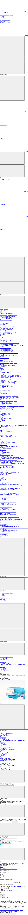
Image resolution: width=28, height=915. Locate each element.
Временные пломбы (5, 448)
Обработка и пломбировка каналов (9, 526)
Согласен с (13, 841)
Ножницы (2, 478)
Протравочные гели (5, 456)
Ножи (1, 419)
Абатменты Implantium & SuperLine (9, 343)
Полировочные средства (6, 455)
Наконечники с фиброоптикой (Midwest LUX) (12, 463)
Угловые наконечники (6, 408)
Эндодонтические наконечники (8, 530)
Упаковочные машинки (6, 435)
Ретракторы (3, 480)
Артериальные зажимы (6, 473)
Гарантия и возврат (5, 20)
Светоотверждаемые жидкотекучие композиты (12, 458)
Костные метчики (4, 358)
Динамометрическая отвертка (8, 394)
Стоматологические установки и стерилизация (13, 425)
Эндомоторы (3, 534)
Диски (1, 451)
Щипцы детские (4, 500)
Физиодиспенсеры (5, 513)
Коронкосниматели (5, 399)
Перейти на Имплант (6, 822)
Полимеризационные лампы (7, 442)
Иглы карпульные (4, 452)
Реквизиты (3, 748)
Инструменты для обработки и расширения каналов (14, 528)
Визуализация (3, 327)
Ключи (2, 356)
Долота (2, 415)
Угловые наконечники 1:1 (7, 466)
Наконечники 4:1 (4, 533)
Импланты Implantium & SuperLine (9, 344)
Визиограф (3, 330)
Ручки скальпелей (5, 482)
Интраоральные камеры (6, 328)
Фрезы (2, 360)
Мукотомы (3, 475)
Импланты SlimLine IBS (6, 349)
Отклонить (12, 914)
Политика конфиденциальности (8, 767)
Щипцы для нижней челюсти (8, 504)
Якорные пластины (5, 390)
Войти (25, 111)
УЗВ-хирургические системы (8, 509)
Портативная (3, 445)
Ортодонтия (4, 372)
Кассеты (2, 430)
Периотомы (3, 499)
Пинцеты (2, 380)
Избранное (3, 125)
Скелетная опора (4, 385)
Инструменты (3, 374)
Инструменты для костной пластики (9, 484)
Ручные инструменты (6, 335)
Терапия (3, 441)
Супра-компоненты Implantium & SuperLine (11, 345)
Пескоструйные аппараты (7, 407)
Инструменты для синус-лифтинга (9, 490)
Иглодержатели (4, 474)
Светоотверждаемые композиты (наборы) (11, 461)
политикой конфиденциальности (16, 841)
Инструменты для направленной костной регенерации (11, 486)
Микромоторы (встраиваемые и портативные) (12, 406)
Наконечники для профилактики (8, 315)
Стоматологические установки (8, 436)
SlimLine (2, 346)
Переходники (3, 359)
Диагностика (4, 323)
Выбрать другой (8, 784)
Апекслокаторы (4, 525)
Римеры (2, 369)
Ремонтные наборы (5, 402)
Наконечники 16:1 (5, 531)
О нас (1, 745)
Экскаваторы (3, 422)
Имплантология (5, 340)
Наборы (2, 387)
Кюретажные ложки (5, 418)
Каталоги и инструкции (6, 15)
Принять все (4, 914)
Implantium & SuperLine (6, 341)
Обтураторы (3, 529)
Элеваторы (3, 505)
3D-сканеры (3, 324)
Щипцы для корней (5, 503)
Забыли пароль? (4, 897)
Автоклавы (3, 427)
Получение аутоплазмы (6, 507)
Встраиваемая (3, 443)
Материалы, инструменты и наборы (9, 397)
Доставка (2, 17)
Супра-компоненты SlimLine (7, 351)
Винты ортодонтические (6, 386)
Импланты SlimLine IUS (6, 350)
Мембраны (3, 364)
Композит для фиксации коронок (9, 396)
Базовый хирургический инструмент (10, 472)
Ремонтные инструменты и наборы (9, 494)
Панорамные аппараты (6, 333)
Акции (2, 16)
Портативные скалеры (6, 320)
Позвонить (3, 204)
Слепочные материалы (6, 403)
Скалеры (2, 420)
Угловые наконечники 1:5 (7, 409)
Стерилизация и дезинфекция (8, 426)
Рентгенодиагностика (6, 329)
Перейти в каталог (5, 679)
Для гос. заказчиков (5, 758)
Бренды (2, 750)
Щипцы (2, 404)
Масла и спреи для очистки (7, 431)
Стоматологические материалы (8, 446)
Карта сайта (3, 768)
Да (1, 784)
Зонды (1, 337)
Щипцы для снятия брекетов (7, 382)
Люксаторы (3, 498)
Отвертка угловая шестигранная (8, 401)
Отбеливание (3, 453)
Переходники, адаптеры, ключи (8, 493)
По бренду (3, 310)
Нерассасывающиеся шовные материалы (11, 519)
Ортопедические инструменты (8, 365)
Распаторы (3, 479)
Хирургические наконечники (8, 514)
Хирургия (4, 470)
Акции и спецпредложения (7, 749)
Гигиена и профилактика (7, 313)
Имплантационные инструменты (9, 353)
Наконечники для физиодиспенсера (9, 517)
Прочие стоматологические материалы (10, 457)
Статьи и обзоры (4, 752)
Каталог (25, 35)
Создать (10, 890)
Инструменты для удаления (7, 497)
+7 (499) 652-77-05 (5, 22)
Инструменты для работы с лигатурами (10, 376)
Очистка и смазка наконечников (8, 432)
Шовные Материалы (5, 518)
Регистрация (4, 887)
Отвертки (2, 366)
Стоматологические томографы (8, 332)
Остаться (15, 822)
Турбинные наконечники (6, 462)
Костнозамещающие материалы (8, 363)
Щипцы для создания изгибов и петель (10, 383)
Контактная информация (6, 747)
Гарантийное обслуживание (7, 759)
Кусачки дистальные (5, 377)
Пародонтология (5, 413)
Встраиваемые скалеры (6, 317)
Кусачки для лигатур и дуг (7, 379)
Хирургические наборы (6, 361)
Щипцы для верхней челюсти (8, 502)
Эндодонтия (4, 524)
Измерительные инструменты (8, 355)
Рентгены (2, 334)
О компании (3, 13)
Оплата (2, 18)
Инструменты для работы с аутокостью (10, 488)
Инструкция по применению (7, 760)
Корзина (2, 229)
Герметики (3, 450)
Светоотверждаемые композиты (8, 460)
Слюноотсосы (3, 483)
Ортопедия (4, 393)
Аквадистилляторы (5, 429)
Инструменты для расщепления (8, 489)
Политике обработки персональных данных (11, 910)
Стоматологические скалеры (7, 316)
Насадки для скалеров (6, 318)
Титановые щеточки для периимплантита (11, 495)
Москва (6, 12)
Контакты (2, 21)
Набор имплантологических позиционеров (11, 492)
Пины (1, 368)
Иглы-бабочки (4, 508)
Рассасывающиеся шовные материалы (10, 520)
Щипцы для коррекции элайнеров (9, 381)
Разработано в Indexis (5, 769)
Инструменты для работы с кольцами (10, 375)
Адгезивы (2, 447)
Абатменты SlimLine (5, 348)
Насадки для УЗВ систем (6, 510)
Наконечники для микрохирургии (9, 515)
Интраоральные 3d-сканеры (7, 325)
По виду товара (4, 309)
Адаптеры (2, 354)
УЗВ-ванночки (4, 434)
